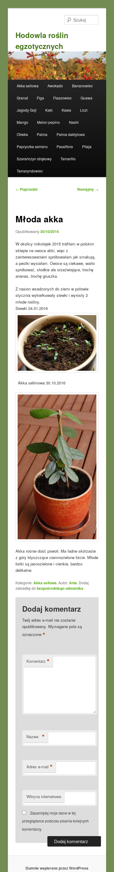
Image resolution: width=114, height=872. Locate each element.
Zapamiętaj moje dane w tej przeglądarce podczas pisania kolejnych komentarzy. (55, 821)
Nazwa (35, 737)
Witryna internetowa (43, 796)
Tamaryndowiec (30, 170)
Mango (22, 122)
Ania (73, 582)
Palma (42, 134)
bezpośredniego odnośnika (60, 588)
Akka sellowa (28, 85)
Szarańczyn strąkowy (34, 158)
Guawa (86, 97)
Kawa (66, 110)
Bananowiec (82, 85)
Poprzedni (26, 189)
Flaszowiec (62, 97)
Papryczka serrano (32, 146)
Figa (40, 97)
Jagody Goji (26, 110)
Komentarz (38, 661)
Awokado (55, 85)
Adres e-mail (39, 767)
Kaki (49, 110)
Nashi (74, 122)
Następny (87, 189)
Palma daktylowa (71, 134)
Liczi (84, 110)
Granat (22, 97)
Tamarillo (68, 158)
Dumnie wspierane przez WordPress (57, 868)
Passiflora (65, 146)
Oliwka (22, 134)
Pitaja (87, 146)
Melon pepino (48, 122)
